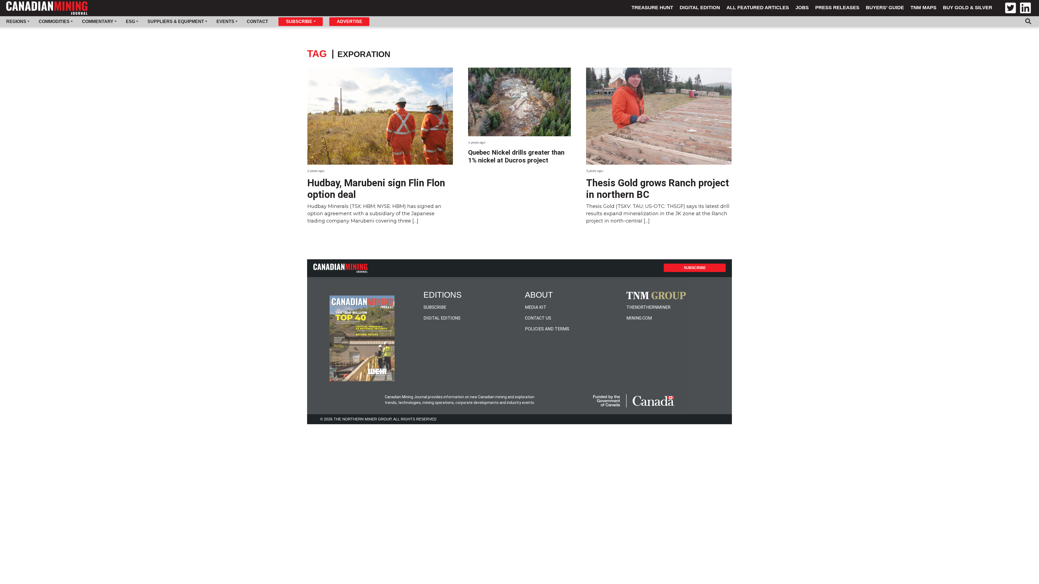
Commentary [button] (97, 21)
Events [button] (225, 21)
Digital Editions (442, 318)
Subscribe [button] (299, 21)
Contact (257, 21)
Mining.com (639, 318)
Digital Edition (700, 7)
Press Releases (837, 7)
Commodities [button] (54, 21)
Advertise (349, 21)
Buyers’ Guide (885, 7)
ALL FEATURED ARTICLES (757, 7)
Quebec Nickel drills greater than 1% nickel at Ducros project (516, 156)
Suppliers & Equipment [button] (175, 21)
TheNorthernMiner (648, 307)
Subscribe (695, 268)
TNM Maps (923, 7)
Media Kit (535, 307)
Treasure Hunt (652, 7)
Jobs (802, 7)
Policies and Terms (547, 328)
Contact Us (538, 318)
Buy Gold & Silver (967, 7)
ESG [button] (130, 21)
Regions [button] (16, 21)
